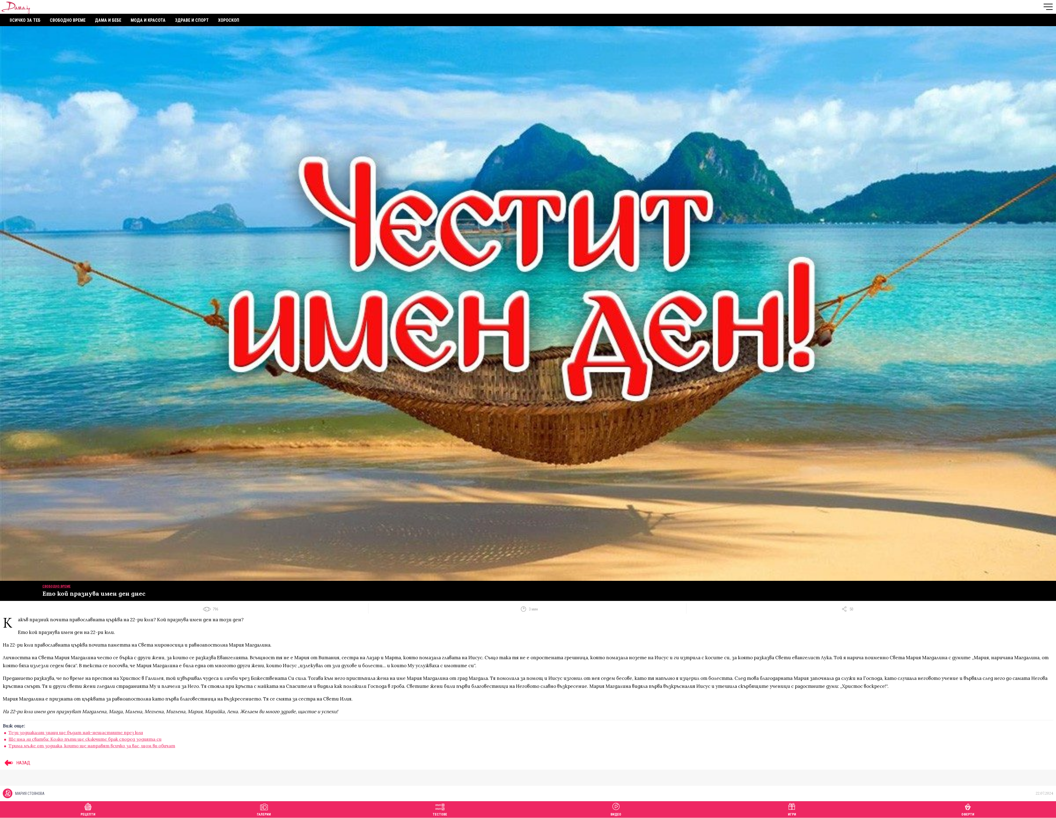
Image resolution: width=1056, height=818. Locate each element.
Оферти (967, 814)
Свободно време (68, 20)
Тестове (440, 814)
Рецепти (88, 814)
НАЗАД (22, 762)
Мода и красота (148, 20)
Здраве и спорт (192, 20)
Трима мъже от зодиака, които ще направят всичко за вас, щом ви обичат (92, 745)
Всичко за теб (25, 20)
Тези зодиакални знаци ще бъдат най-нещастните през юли (76, 732)
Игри (792, 814)
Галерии (264, 814)
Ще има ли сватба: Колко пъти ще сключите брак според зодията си (85, 739)
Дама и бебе (108, 20)
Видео (615, 814)
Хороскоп (228, 20)
